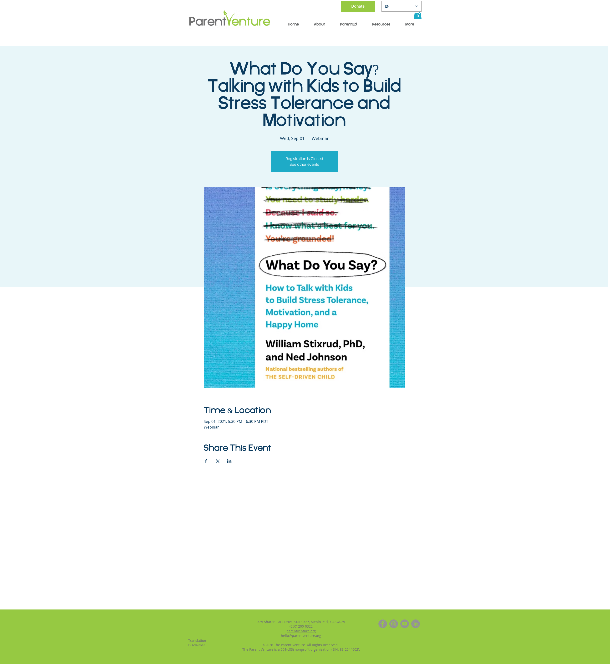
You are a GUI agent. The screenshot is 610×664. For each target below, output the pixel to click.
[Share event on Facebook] (206, 461)
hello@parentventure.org (301, 635)
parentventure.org (301, 631)
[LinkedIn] (415, 623)
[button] (418, 14)
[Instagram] (393, 623)
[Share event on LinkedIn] (229, 461)
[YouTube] (404, 623)
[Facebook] (382, 623)
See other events (304, 164)
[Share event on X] (217, 461)
